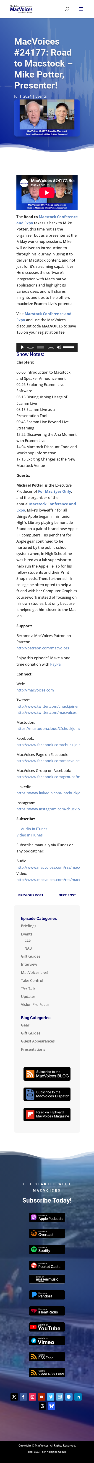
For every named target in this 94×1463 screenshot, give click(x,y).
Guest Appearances (38, 1041)
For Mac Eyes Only (54, 491)
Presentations (33, 1049)
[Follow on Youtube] (41, 1397)
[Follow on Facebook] (23, 1397)
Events (41, 96)
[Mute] (59, 347)
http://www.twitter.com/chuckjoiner (47, 706)
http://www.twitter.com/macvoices (46, 712)
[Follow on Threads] (42, 1406)
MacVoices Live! (34, 972)
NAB (28, 948)
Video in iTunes (29, 835)
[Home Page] (21, 8)
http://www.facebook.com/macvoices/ (49, 760)
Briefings (28, 925)
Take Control (32, 980)
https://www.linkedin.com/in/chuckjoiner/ (52, 793)
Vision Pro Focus (35, 1004)
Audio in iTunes (34, 828)
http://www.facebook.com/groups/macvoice (54, 776)
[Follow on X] (14, 1397)
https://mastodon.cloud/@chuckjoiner (49, 728)
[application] (47, 347)
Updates (28, 996)
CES (27, 940)
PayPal (56, 664)
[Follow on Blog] (59, 1397)
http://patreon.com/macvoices (42, 648)
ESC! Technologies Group (50, 1452)
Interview (29, 964)
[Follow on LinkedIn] (78, 1397)
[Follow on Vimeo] (50, 1397)
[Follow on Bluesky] (51, 1406)
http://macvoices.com (35, 690)
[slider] (69, 347)
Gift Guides (30, 956)
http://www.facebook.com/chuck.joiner (50, 744)
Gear (25, 1025)
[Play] (22, 347)
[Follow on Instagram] (32, 1397)
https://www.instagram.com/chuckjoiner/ (52, 809)
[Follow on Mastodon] (69, 1397)
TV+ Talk (28, 988)
